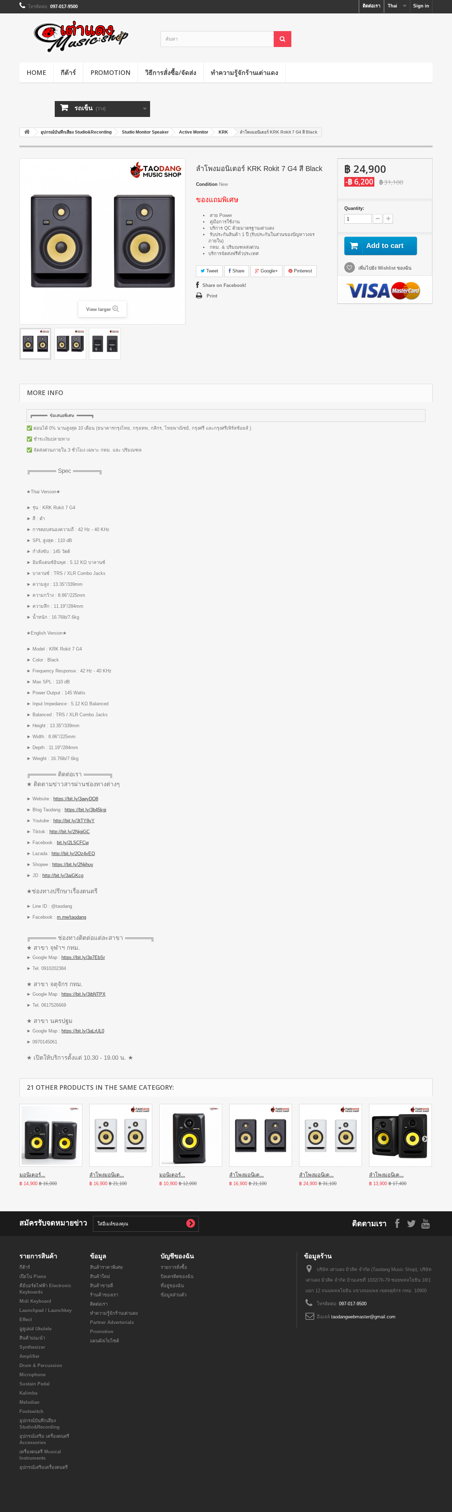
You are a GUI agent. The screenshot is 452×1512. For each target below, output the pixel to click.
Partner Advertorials (112, 1322)
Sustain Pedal (34, 1384)
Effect (25, 1319)
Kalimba (28, 1393)
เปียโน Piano (32, 1276)
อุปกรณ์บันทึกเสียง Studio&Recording (76, 132)
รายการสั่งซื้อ (174, 1267)
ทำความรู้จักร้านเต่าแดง (244, 72)
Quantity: (354, 208)
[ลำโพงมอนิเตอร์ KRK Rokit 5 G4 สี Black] (260, 1135)
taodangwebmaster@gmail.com (363, 1316)
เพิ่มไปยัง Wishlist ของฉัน (384, 268)
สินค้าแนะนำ (32, 1338)
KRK (223, 132)
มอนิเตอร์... (32, 1175)
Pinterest (302, 270)
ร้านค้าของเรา (104, 1295)
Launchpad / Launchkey (45, 1310)
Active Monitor (193, 132)
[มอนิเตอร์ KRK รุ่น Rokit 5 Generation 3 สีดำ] (50, 1135)
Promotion (110, 72)
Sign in (421, 5)
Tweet (211, 270)
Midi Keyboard (35, 1301)
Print (212, 296)
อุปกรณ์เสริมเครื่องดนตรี (43, 1467)
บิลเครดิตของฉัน (177, 1276)
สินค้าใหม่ (100, 1276)
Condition (207, 184)
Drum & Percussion (40, 1365)
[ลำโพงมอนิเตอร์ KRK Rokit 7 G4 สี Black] (35, 343)
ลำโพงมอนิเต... (106, 1175)
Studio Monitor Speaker (145, 132)
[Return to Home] (27, 132)
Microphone (32, 1374)
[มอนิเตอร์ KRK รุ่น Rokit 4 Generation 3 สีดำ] (190, 1135)
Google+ (268, 270)
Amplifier (29, 1356)
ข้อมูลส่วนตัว (173, 1295)
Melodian (29, 1402)
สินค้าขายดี (101, 1285)
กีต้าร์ (68, 72)
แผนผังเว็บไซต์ (104, 1340)
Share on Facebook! (224, 285)
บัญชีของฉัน (177, 1256)
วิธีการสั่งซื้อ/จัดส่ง (170, 72)
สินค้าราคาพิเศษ (106, 1267)
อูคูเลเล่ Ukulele (35, 1328)
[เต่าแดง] (84, 36)
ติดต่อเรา (371, 5)
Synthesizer (32, 1347)
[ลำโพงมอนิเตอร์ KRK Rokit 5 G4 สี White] (120, 1135)
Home (36, 72)
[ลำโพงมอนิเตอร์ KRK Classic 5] (400, 1135)
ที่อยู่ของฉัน (172, 1285)
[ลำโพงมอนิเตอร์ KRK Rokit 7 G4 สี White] (330, 1135)
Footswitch (31, 1411)
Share (237, 270)
